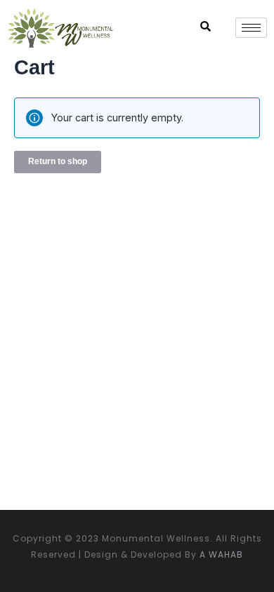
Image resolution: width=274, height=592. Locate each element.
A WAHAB (221, 554)
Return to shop (57, 161)
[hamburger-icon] (251, 28)
